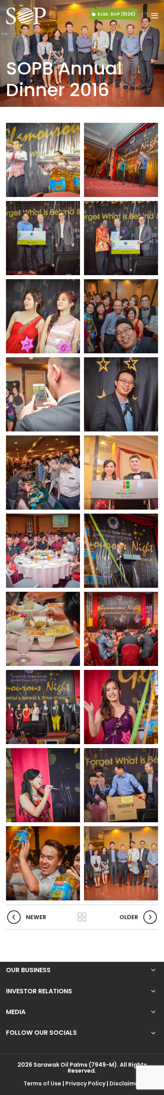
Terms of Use (42, 1083)
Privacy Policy (85, 1083)
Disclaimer (125, 1083)
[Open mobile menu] (154, 16)
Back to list (82, 917)
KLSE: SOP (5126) (116, 14)
